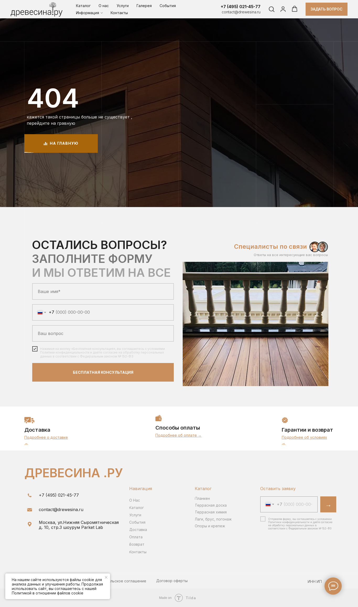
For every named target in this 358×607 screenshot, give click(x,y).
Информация (87, 12)
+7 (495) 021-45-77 (241, 6)
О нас (104, 5)
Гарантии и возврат (307, 430)
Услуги (123, 5)
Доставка (37, 430)
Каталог (83, 5)
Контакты (119, 12)
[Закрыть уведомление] (106, 577)
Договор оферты (172, 580)
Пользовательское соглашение (117, 581)
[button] (271, 9)
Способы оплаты (177, 428)
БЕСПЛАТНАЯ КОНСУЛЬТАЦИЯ (103, 372)
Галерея (144, 5)
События (168, 5)
